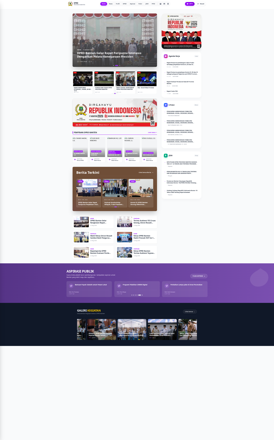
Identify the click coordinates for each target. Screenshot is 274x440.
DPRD (125, 4)
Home (104, 4)
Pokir (140, 4)
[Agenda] (160, 4)
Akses (196, 105)
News (110, 4)
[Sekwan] (168, 4)
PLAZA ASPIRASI (198, 276)
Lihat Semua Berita (145, 172)
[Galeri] (164, 4)
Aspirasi (132, 4)
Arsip (196, 155)
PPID (153, 4)
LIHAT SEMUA (152, 132)
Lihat (196, 56)
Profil (118, 4)
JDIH (147, 4)
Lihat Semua (190, 311)
